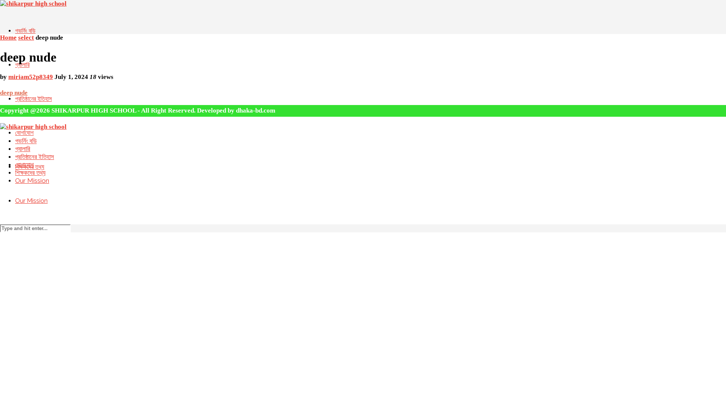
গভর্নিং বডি (25, 30)
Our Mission (31, 200)
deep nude (14, 92)
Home (8, 37)
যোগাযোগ (24, 132)
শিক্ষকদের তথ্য (30, 172)
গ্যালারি (22, 64)
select (26, 37)
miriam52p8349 (30, 76)
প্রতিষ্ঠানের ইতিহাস (33, 98)
